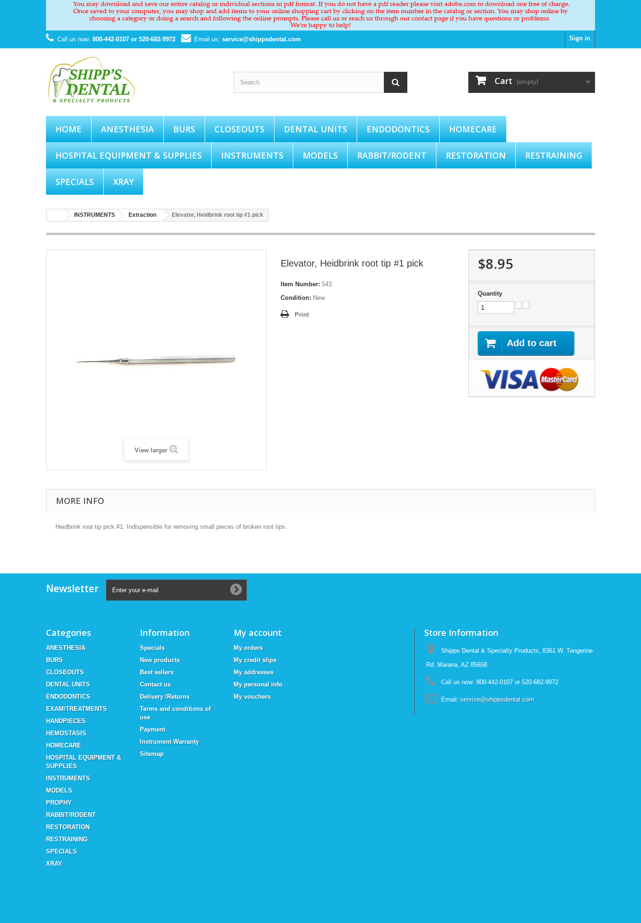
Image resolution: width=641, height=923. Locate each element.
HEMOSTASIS (66, 733)
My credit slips (255, 660)
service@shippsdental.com (261, 39)
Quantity (490, 293)
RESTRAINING (553, 155)
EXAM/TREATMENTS (76, 708)
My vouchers (252, 696)
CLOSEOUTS (239, 129)
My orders (248, 647)
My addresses (254, 672)
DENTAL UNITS (315, 129)
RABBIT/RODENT (392, 155)
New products (160, 660)
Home (68, 129)
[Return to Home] (56, 215)
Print (302, 314)
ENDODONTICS (398, 129)
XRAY (123, 181)
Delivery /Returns (165, 696)
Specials (152, 647)
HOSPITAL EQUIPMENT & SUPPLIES (128, 155)
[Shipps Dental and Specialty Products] (133, 79)
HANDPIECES (66, 721)
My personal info (258, 684)
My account (258, 632)
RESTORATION (476, 155)
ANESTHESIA (127, 129)
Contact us (155, 684)
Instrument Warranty (169, 741)
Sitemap (152, 753)
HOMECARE (473, 129)
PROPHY (59, 802)
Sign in (579, 38)
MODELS (320, 155)
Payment (152, 729)
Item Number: (300, 284)
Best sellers (157, 672)
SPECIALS (74, 181)
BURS (184, 129)
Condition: (296, 297)
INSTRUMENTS (252, 155)
